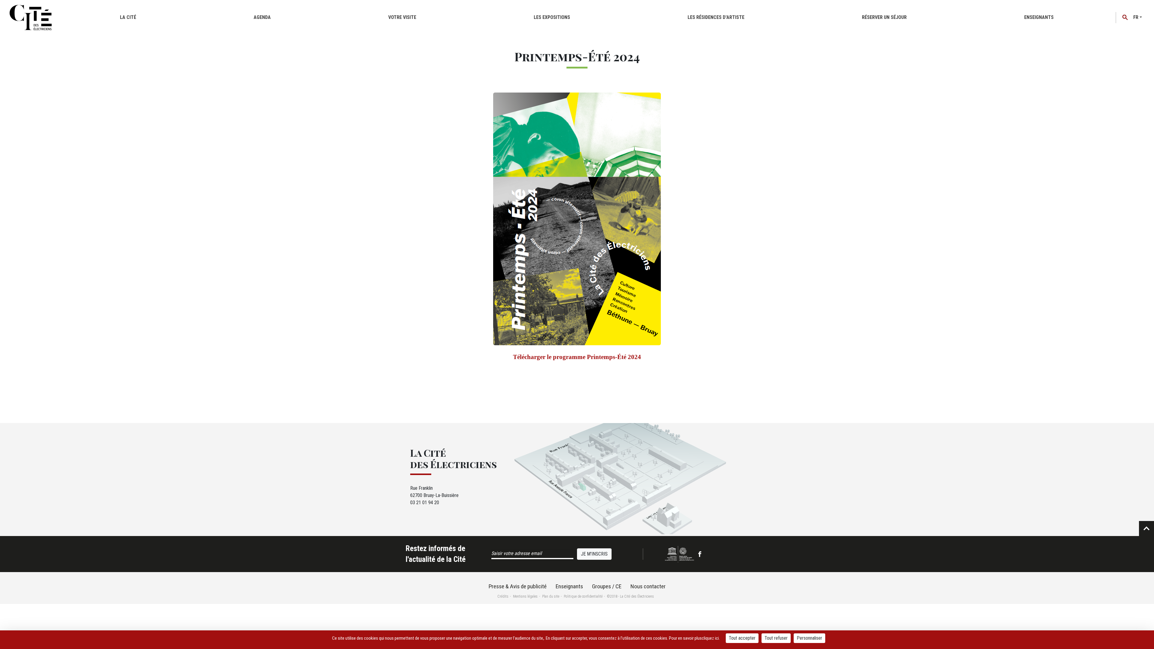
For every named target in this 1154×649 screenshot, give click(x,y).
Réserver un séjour (884, 17)
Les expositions (552, 17)
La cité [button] (128, 17)
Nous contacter (648, 586)
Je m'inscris (594, 554)
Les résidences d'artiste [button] (716, 17)
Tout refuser (776, 638)
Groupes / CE (606, 586)
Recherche (1125, 17)
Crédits (502, 596)
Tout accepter (742, 638)
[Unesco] (679, 554)
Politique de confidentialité (583, 596)
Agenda (262, 17)
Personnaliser (809, 638)
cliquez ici (710, 638)
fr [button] (1135, 17)
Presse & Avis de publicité (518, 586)
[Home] (31, 17)
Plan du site (550, 596)
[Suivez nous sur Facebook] (699, 554)
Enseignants (1039, 17)
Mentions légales (525, 596)
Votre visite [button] (402, 17)
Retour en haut (1146, 528)
